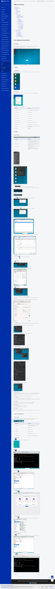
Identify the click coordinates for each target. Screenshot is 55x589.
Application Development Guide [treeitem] (5, 39)
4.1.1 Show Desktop (19, 32)
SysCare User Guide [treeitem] (4, 35)
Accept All (42, 586)
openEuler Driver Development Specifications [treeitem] (5, 41)
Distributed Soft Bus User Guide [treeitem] (5, 88)
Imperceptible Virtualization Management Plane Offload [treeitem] (5, 90)
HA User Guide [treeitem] (3, 56)
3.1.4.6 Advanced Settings (20, 23)
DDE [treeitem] (2, 64)
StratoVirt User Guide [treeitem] (4, 26)
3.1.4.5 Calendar (20, 22)
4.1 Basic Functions (18, 31)
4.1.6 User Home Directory (20, 36)
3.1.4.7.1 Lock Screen (21, 25)
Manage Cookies (51, 586)
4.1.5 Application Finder (19, 35)
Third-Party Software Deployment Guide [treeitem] (5, 54)
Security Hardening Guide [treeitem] (4, 22)
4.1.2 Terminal (18, 33)
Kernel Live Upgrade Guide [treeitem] (5, 37)
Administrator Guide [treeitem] (4, 18)
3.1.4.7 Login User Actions (21, 24)
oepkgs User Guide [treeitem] (4, 58)
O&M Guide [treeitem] (3, 20)
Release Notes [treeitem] (3, 9)
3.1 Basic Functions (18, 14)
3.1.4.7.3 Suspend (20, 27)
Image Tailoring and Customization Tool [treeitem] (5, 79)
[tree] (5, 297)
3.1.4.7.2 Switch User (20, 26)
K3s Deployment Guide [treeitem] (4, 52)
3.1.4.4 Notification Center (21, 21)
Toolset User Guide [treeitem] (4, 73)
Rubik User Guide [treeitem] (3, 77)
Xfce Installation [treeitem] (3, 67)
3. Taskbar (16, 13)
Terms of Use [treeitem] (3, 7)
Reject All (46, 586)
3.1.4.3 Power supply (20, 20)
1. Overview (16, 9)
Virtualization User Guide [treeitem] (4, 24)
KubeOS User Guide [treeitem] (4, 75)
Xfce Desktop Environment (17, 8)
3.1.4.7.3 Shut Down (20, 28)
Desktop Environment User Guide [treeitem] (5, 60)
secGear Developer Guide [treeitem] (4, 43)
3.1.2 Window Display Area (20, 16)
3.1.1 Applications (19, 15)
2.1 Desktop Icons (18, 11)
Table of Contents (16, 7)
